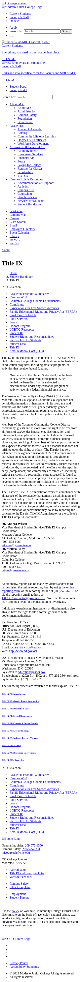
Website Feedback (21, 876)
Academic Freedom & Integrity (29, 293)
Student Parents (19, 897)
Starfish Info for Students (25, 340)
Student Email (18, 343)
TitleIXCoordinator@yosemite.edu (23, 598)
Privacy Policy (19, 963)
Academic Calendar (30, 129)
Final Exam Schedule (23, 315)
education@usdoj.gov (31, 672)
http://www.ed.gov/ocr (23, 651)
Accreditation (18, 869)
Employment (18, 894)
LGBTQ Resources (22, 329)
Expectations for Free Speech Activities (34, 308)
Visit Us (23, 175)
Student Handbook (29, 204)
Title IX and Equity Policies (27, 873)
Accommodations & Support (36, 183)
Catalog (22, 132)
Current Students (20, 13)
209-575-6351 (31, 849)
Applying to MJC (29, 150)
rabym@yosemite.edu (15, 570)
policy (15, 911)
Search (66, 31)
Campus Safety (27, 115)
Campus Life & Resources (26, 179)
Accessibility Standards (24, 966)
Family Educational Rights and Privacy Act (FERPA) (43, 311)
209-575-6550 (34, 845)
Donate (14, 20)
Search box (17, 31)
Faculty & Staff (19, 17)
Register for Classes (30, 168)
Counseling (25, 193)
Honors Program (20, 326)
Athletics (23, 186)
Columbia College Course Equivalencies (35, 301)
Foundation (25, 118)
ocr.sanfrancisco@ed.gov (26, 647)
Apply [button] (14, 27)
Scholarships (25, 172)
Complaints (17, 304)
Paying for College (29, 165)
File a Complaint (20, 887)
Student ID (16, 333)
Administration (27, 111)
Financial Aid (26, 158)
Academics (16, 125)
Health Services (27, 197)
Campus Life (26, 190)
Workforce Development (33, 143)
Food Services (18, 318)
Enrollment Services (30, 154)
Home (13, 273)
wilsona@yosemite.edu (16, 545)
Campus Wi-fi (18, 297)
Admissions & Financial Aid (27, 147)
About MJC (17, 104)
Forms (21, 161)
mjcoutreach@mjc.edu (16, 852)
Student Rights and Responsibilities (32, 336)
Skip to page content (14, 3)
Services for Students (31, 200)
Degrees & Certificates (32, 140)
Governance (25, 122)
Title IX (14, 347)
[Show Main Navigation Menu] (11, 36)
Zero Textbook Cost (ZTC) (27, 351)
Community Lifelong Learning (37, 136)
